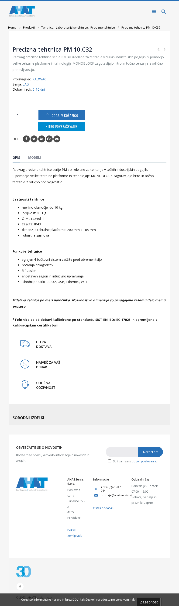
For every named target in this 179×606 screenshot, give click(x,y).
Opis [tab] (16, 157)
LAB (26, 84)
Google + (49, 138)
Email (56, 138)
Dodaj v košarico (65, 115)
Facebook (26, 138)
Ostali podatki (103, 508)
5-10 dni (39, 89)
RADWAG (39, 79)
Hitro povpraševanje (61, 126)
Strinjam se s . (134, 461)
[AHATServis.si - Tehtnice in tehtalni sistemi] (22, 11)
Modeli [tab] (34, 157)
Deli (16, 139)
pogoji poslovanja (144, 461)
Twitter (34, 138)
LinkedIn (41, 138)
